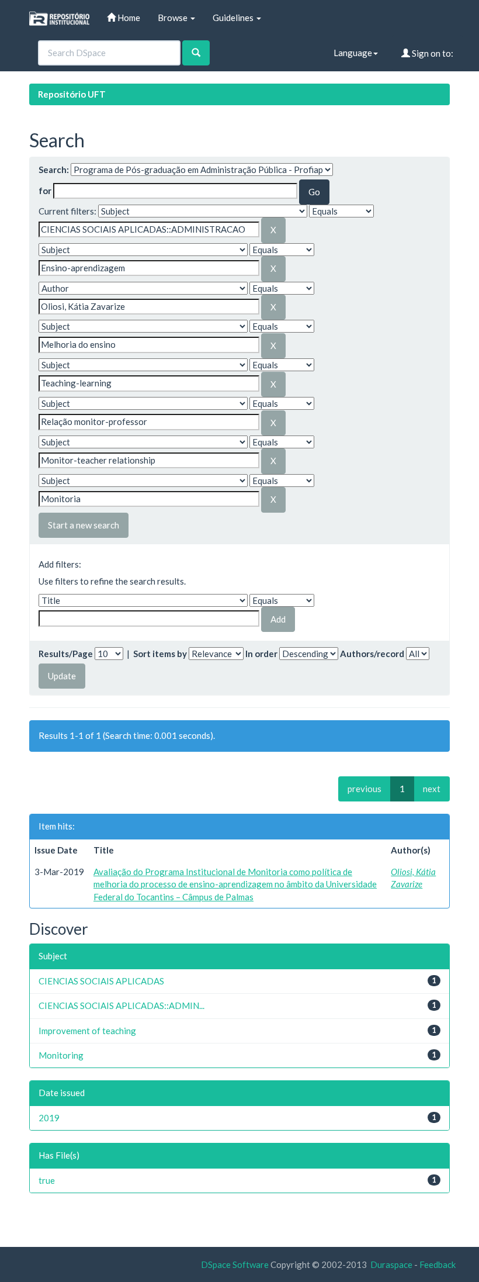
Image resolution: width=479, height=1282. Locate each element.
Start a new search (83, 525)
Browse (173, 17)
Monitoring (61, 1055)
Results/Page (66, 653)
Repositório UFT (72, 94)
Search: (54, 169)
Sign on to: (431, 53)
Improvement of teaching (87, 1030)
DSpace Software (235, 1264)
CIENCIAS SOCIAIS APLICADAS (101, 981)
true (47, 1180)
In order (261, 653)
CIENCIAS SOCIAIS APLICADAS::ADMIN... (121, 1005)
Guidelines (234, 17)
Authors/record (372, 653)
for (45, 190)
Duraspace (391, 1264)
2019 (49, 1117)
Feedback (437, 1264)
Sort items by (160, 653)
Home (128, 17)
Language (353, 52)
